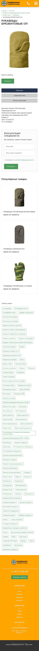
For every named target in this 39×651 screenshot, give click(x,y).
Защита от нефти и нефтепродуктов (14, 329)
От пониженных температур (11, 451)
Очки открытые (20, 411)
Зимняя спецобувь (8, 376)
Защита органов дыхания (23, 428)
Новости (20, 617)
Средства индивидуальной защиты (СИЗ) (16, 402)
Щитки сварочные (22, 415)
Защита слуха (7, 476)
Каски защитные (21, 419)
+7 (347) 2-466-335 (19, 571)
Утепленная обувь (8, 385)
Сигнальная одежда (9, 346)
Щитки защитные (8, 415)
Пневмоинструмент (9, 515)
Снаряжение (7, 545)
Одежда (5, 536)
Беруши (17, 476)
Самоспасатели (21, 489)
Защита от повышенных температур (14, 334)
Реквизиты (19, 597)
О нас (19, 591)
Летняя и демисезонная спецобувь (14, 381)
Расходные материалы (10, 523)
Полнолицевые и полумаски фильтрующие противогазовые (16, 433)
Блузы (22, 359)
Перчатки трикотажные (10, 468)
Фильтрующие (7, 494)
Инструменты (29, 494)
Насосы (5, 519)
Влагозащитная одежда (10, 321)
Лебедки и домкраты (25, 515)
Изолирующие (7, 485)
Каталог (19, 594)
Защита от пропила (9, 338)
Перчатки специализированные (13, 464)
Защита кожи (7, 428)
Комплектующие (21, 485)
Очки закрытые (7, 411)
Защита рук (6, 446)
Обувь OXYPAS (24, 389)
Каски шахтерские (26, 423)
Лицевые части (7, 489)
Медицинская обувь (24, 385)
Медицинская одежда (9, 359)
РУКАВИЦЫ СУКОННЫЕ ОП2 (13, 249)
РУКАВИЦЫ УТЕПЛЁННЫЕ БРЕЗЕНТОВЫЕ (19, 212)
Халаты (22, 368)
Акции (19, 614)
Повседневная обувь (9, 389)
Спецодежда (7, 308)
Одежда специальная (26, 312)
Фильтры (18, 494)
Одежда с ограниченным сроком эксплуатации (17, 342)
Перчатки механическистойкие (12, 455)
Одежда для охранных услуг (12, 355)
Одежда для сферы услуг (11, 351)
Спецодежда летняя (9, 312)
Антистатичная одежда (10, 317)
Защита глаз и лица (9, 406)
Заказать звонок (19, 577)
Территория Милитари (10, 541)
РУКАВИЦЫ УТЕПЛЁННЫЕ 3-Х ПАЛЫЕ (17, 286)
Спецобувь (20, 372)
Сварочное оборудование (11, 511)
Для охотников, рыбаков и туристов (22, 532)
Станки (5, 532)
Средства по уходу (9, 398)
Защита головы (7, 419)
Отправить (11, 166)
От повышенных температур (23, 446)
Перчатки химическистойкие (11, 472)
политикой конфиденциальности (24, 160)
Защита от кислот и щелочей (12, 325)
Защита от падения (21, 442)
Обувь (14, 536)
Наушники (27, 476)
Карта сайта (28, 644)
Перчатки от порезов (9, 459)
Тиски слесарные (17, 519)
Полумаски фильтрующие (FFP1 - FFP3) (15, 438)
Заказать (7, 81)
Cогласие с (20, 160)
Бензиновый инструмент (10, 506)
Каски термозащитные (10, 423)
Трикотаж (31, 368)
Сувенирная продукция (10, 549)
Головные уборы (20, 364)
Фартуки (21, 346)
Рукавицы (27, 472)
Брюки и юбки (7, 364)
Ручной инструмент (26, 502)
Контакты (19, 600)
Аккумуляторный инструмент (12, 498)
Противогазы (7, 442)
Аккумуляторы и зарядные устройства (15, 528)
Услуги (19, 611)
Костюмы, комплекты (9, 368)
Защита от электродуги (26, 338)
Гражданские (19, 481)
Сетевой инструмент (9, 502)
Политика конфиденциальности (15, 644)
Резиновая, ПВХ (19, 393)
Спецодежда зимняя (21, 308)
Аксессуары (6, 393)
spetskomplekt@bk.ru (20, 628)
